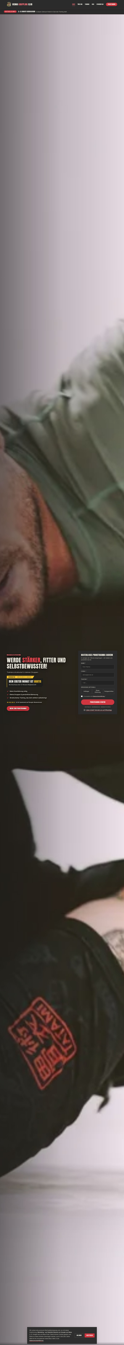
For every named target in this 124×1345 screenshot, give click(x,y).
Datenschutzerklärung (99, 696)
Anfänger (86, 691)
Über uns (80, 4)
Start (73, 4)
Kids (93, 4)
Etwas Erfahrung (98, 691)
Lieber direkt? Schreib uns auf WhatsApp (99, 710)
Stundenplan (100, 4)
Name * (83, 663)
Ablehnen (79, 1335)
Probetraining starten (97, 702)
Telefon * (84, 679)
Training (87, 4)
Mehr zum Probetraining (18, 708)
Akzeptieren (89, 1335)
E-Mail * (83, 671)
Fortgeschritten (108, 691)
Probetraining (111, 4)
